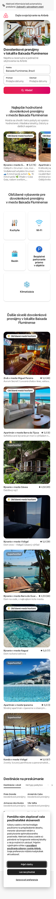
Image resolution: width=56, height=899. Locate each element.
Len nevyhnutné (27, 872)
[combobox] (27, 71)
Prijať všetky (27, 864)
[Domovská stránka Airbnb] (6, 15)
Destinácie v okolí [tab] (12, 785)
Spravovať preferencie (27, 879)
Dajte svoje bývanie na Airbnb (31, 15)
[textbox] (15, 81)
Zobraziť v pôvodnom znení (29, 6)
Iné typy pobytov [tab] (34, 785)
